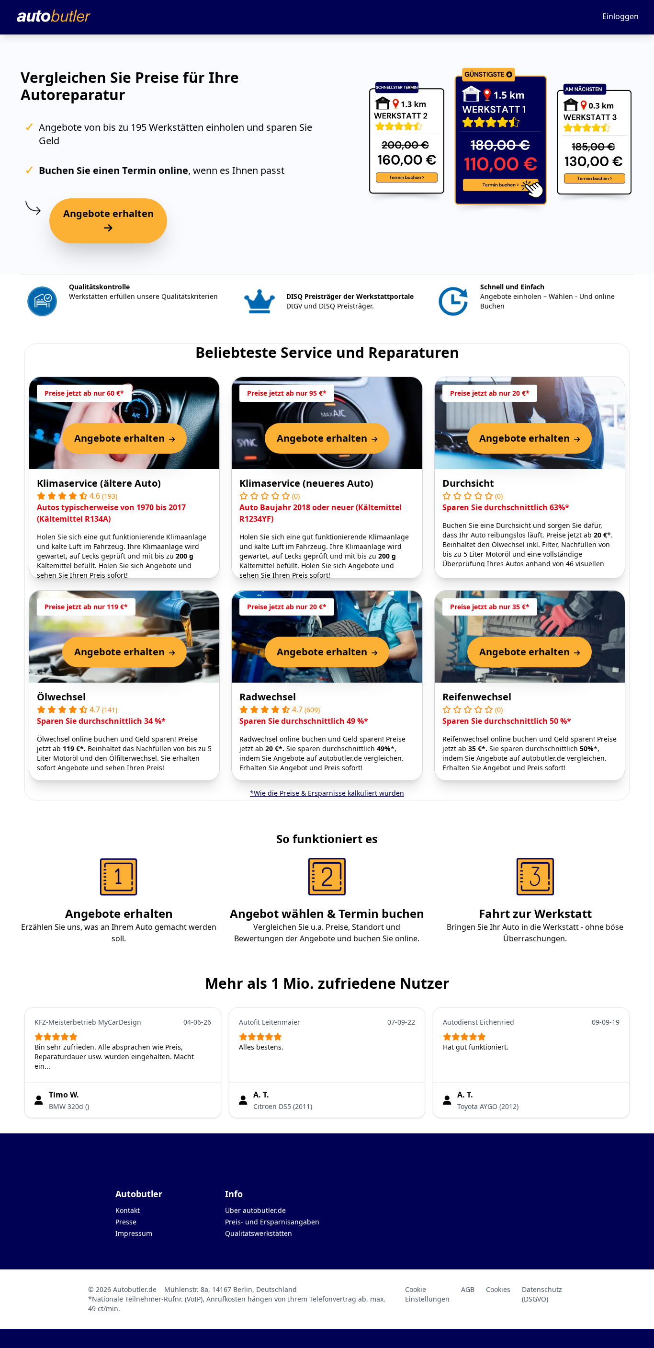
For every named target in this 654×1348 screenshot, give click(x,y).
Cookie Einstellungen (427, 1294)
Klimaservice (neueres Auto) (306, 483)
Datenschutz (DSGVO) (542, 1294)
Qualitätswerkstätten (258, 1233)
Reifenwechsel (476, 696)
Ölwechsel (61, 696)
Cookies (498, 1289)
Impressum (133, 1233)
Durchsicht (468, 483)
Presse (125, 1221)
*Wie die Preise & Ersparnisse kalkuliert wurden (327, 793)
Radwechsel (267, 696)
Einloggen (620, 16)
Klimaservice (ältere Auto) (99, 483)
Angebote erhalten (108, 213)
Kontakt (127, 1210)
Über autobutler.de (255, 1210)
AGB (467, 1289)
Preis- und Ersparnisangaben (272, 1221)
